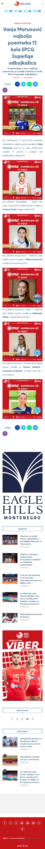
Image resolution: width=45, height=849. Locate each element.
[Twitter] (10, 823)
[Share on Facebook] (17, 84)
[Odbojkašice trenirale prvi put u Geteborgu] (10, 760)
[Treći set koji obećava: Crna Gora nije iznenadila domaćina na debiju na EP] (10, 579)
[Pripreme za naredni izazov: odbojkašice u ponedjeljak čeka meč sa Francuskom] (10, 540)
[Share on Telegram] (35, 84)
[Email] (28, 823)
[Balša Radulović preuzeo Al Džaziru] (10, 618)
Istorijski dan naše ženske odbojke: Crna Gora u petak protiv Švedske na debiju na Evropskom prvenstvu (29, 598)
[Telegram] (33, 823)
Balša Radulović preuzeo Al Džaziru (31, 615)
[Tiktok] (22, 829)
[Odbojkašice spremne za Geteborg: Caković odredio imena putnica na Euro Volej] (10, 742)
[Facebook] (5, 823)
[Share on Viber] (5, 90)
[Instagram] (16, 823)
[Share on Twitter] (23, 84)
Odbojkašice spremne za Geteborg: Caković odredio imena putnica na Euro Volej (31, 742)
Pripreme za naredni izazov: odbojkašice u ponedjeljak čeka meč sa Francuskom (31, 540)
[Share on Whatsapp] (29, 84)
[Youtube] (22, 823)
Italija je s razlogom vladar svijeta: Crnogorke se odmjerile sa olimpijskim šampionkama (30, 559)
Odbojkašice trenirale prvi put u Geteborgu (29, 758)
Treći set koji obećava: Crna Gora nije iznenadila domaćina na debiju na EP (30, 579)
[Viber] (39, 823)
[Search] (42, 4)
